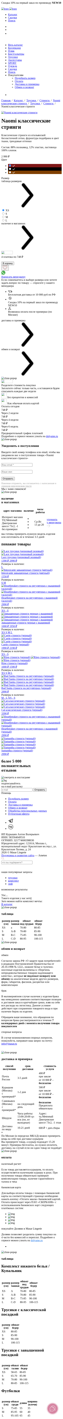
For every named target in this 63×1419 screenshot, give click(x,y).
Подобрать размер (25, 78)
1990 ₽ (5, 648)
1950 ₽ (13, 626)
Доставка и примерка (27, 84)
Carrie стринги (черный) (15, 644)
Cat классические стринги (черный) (21, 709)
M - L (4, 697)
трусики (12, 877)
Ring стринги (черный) (14, 663)
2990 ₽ (13, 560)
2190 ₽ (13, 648)
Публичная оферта (18, 813)
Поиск (11, 20)
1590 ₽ (13, 666)
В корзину (8, 263)
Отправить (8, 478)
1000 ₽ (5, 626)
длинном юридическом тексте (16, 486)
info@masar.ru (9, 1043)
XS (3, 632)
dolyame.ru (52, 436)
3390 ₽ (5, 713)
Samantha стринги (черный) (17, 750)
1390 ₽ (5, 560)
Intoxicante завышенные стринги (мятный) (25, 573)
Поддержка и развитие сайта (17, 855)
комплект (13, 880)
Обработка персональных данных (27, 810)
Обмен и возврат (24, 87)
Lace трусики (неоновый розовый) (21, 557)
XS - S (5, 610)
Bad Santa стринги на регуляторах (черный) (26, 688)
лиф (10, 883)
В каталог (7, 904)
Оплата (19, 81)
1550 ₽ (5, 576)
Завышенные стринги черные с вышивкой (25, 622)
